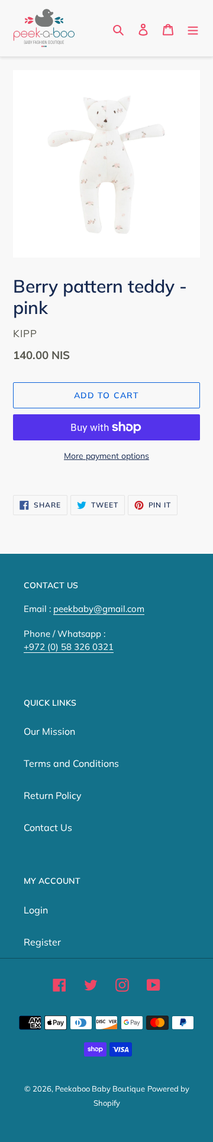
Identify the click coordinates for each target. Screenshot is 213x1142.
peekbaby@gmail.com (98, 608)
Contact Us (48, 827)
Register (42, 942)
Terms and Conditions (71, 763)
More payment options (106, 456)
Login (36, 910)
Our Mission (49, 731)
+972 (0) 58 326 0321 (69, 646)
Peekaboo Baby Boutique (100, 1088)
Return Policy (53, 795)
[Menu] (192, 28)
